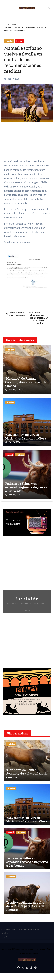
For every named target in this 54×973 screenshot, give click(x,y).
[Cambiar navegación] (5, 8)
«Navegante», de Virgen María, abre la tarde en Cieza (25, 436)
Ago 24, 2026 (14, 389)
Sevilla (19, 41)
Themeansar (32, 952)
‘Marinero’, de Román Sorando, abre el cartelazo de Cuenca (25, 382)
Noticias (9, 41)
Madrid (10, 454)
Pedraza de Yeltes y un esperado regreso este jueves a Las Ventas (26, 487)
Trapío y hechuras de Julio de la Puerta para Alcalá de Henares (25, 906)
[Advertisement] (27, 142)
